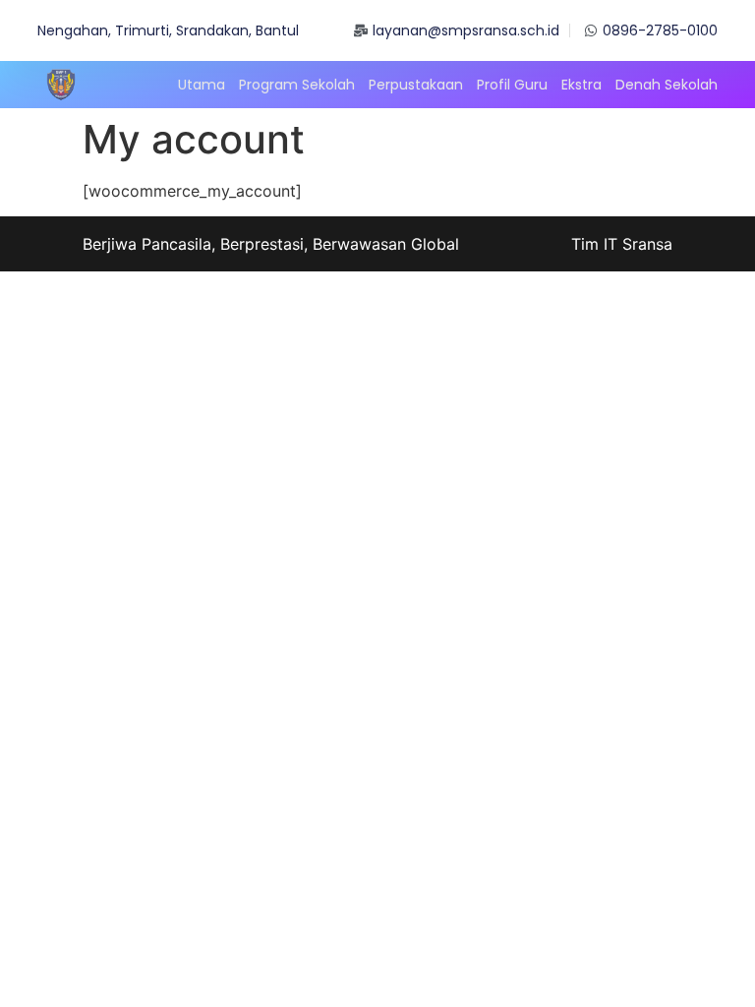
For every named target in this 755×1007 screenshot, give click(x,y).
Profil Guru (512, 84)
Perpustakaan (416, 84)
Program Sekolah (297, 84)
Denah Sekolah (666, 84)
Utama (201, 84)
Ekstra (581, 84)
